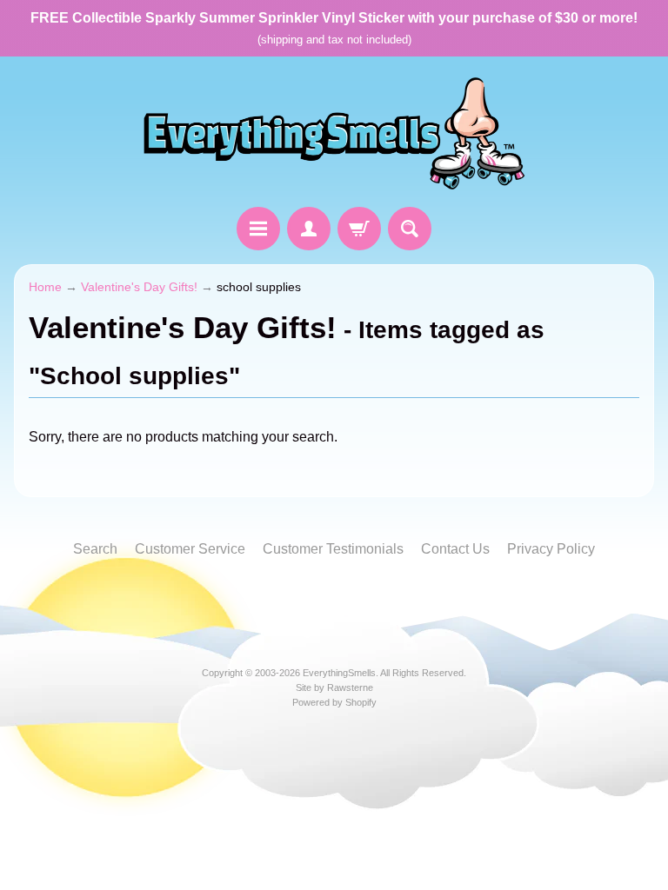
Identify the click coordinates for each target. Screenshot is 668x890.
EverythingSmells (339, 673)
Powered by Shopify (334, 702)
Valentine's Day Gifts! (139, 287)
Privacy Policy (551, 548)
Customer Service (190, 548)
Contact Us (455, 548)
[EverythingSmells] (334, 134)
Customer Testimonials (333, 548)
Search (95, 548)
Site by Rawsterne (334, 687)
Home (45, 287)
